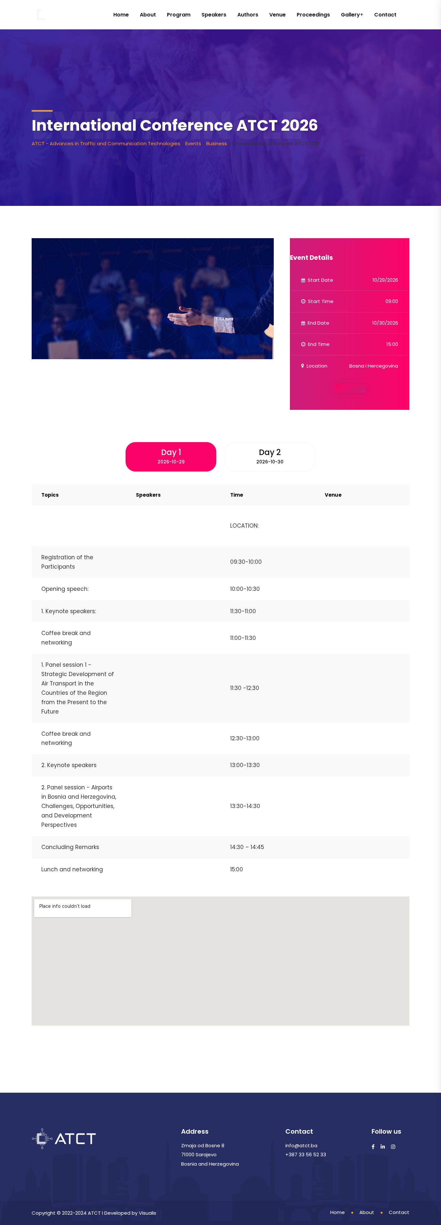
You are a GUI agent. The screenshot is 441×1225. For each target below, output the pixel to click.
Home (121, 14)
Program (178, 14)
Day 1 (171, 456)
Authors (247, 14)
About (148, 14)
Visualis (147, 1213)
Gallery (350, 14)
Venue (277, 14)
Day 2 (269, 456)
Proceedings (313, 14)
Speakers (213, 14)
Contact (385, 14)
